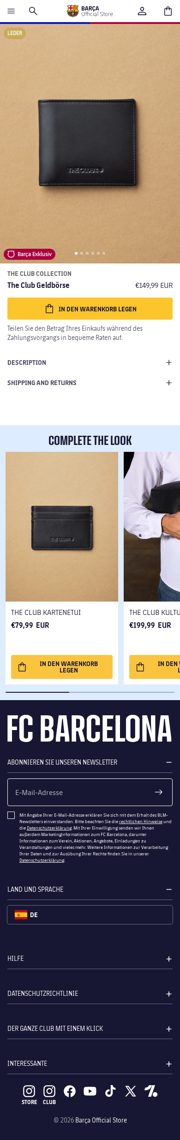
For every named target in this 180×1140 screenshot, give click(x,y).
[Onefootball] (151, 1091)
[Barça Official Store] (89, 11)
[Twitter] (130, 1091)
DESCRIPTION (26, 362)
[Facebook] (69, 1091)
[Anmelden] (142, 11)
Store (29, 1102)
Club (49, 1102)
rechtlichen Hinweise (140, 821)
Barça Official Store (101, 1120)
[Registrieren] (158, 792)
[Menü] (11, 11)
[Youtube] (90, 1091)
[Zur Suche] (33, 11)
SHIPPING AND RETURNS (42, 382)
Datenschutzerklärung (49, 827)
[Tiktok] (110, 1091)
